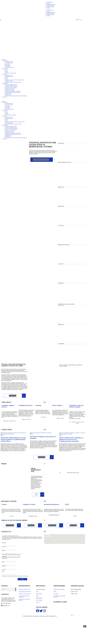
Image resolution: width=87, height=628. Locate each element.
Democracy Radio (50, 6)
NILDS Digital (39, 600)
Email (3, 562)
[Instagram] (44, 610)
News (6, 69)
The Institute (5, 60)
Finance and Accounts (9, 89)
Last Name (4, 546)
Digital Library (39, 593)
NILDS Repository (9, 76)
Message (4, 565)
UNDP (54, 591)
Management (7, 65)
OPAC (6, 78)
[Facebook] (37, 610)
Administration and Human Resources (12, 92)
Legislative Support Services (11, 85)
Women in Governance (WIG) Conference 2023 (15, 79)
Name (3, 571)
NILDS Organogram (9, 67)
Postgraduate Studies (51, 4)
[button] (43, 99)
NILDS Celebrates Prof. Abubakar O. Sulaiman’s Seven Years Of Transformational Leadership (71, 439)
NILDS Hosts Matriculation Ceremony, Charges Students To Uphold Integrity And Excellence (13, 439)
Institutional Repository (51, 504)
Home (4, 59)
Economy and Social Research (25, 591)
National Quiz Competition (10, 73)
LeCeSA (48, 3)
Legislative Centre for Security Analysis (13, 82)
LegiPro (48, 7)
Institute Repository (51, 5)
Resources (5, 74)
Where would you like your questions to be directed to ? (12, 554)
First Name (4, 542)
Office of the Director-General (11, 84)
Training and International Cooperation (13, 91)
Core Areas (7, 63)
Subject (3, 550)
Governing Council (9, 62)
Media (6, 71)
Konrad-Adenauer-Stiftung (58, 589)
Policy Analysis (57, 405)
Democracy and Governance (11, 87)
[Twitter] (41, 610)
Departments (5, 83)
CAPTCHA (3, 569)
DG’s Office (7, 66)
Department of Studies (9, 90)
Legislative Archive (9, 75)
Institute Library (50, 2)
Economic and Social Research (11, 86)
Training (38, 405)
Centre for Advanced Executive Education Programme (16, 95)
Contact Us (5, 97)
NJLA (37, 591)
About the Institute (9, 61)
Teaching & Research (25, 405)
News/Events (5, 68)
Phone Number (4, 558)
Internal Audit (8, 94)
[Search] (15, 589)
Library (6, 77)
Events (6, 70)
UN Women (55, 593)
